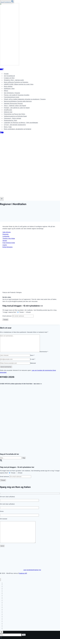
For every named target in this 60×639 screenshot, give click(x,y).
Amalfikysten (8, 110)
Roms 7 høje (8, 127)
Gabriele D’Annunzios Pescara (13, 103)
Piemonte (5, 234)
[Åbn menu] (2, 199)
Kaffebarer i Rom (9, 88)
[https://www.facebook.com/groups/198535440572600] (2, 69)
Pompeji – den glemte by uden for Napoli (17, 107)
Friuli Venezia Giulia (8, 242)
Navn (32, 355)
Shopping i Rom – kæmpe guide (14, 80)
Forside (6, 73)
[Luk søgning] (1, 632)
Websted (33, 363)
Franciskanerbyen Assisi (11, 97)
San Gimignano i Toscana (12, 93)
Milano (6, 91)
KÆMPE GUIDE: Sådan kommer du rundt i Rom (18, 84)
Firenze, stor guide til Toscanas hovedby (16, 95)
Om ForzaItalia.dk (9, 76)
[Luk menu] (0, 579)
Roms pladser (8, 86)
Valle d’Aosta (6, 232)
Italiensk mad (8, 112)
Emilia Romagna (7, 247)
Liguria (4, 245)
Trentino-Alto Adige (8, 238)
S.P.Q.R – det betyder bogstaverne (15, 125)
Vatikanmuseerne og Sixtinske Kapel (15, 116)
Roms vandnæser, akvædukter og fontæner (17, 129)
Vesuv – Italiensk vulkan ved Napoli (15, 105)
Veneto (4, 240)
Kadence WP (23, 573)
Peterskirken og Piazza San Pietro (14, 114)
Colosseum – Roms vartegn (12, 118)
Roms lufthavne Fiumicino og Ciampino (16, 82)
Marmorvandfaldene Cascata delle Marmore (18, 101)
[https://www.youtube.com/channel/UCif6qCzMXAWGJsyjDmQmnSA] (1, 69)
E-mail (32, 359)
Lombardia (5, 236)
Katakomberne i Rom (10, 120)
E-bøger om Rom (9, 78)
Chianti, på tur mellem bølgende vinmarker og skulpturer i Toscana (25, 99)
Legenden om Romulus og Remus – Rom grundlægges (21, 122)
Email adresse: (7, 316)
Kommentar (44, 351)
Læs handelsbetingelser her (32, 570)
